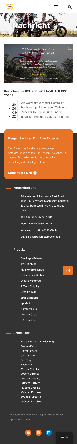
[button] (69, 7)
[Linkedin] (49, 433)
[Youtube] (28, 433)
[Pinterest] (39, 433)
